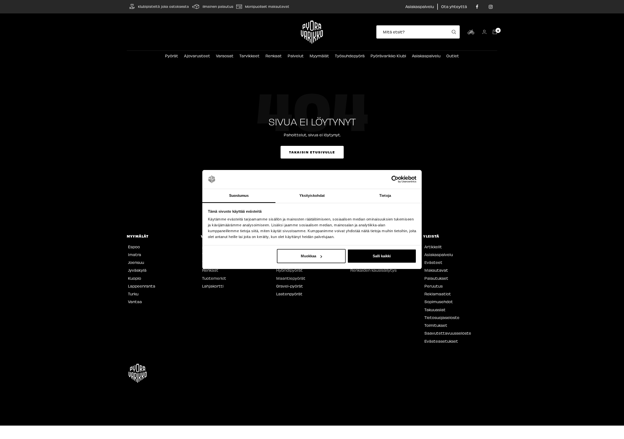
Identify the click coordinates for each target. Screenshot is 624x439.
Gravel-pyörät (289, 286)
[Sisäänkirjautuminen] (484, 32)
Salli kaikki (382, 256)
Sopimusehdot (438, 301)
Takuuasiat (435, 309)
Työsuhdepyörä (350, 55)
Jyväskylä (137, 270)
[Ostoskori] (494, 32)
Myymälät (319, 55)
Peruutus (433, 286)
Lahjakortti (213, 286)
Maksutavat (436, 270)
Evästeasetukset (441, 341)
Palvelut (296, 55)
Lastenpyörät (289, 293)
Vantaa (135, 301)
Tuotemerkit (214, 278)
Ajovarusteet (197, 55)
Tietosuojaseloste (441, 317)
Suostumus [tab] (239, 195)
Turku (133, 293)
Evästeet (433, 262)
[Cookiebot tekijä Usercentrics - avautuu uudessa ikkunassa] (395, 179)
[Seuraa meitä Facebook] (477, 6)
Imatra (134, 254)
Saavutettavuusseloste (447, 333)
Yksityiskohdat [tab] (312, 195)
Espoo (134, 246)
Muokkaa (308, 256)
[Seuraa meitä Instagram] (490, 6)
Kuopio (134, 278)
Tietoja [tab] (385, 195)
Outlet (452, 55)
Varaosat (225, 55)
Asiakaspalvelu (419, 6)
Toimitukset (435, 325)
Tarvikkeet (249, 55)
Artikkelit (433, 246)
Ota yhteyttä (454, 6)
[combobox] (419, 32)
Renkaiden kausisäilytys (373, 270)
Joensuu (136, 262)
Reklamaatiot (437, 293)
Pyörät (171, 55)
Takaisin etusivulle (312, 152)
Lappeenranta (141, 286)
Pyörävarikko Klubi (388, 55)
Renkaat (273, 55)
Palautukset (436, 278)
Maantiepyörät (290, 278)
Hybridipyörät (289, 270)
